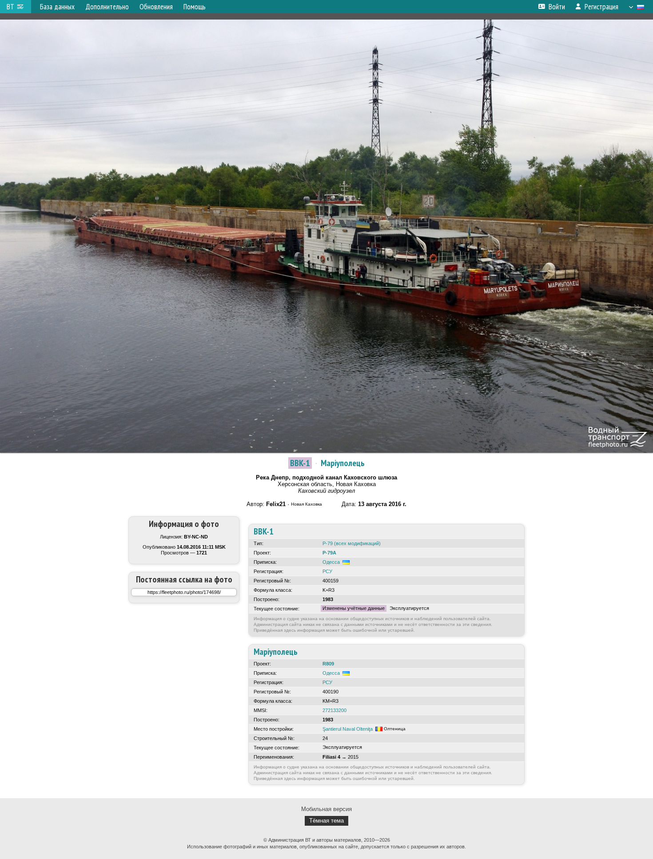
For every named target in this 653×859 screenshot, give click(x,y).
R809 (328, 663)
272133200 (334, 710)
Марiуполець (343, 463)
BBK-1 (300, 463)
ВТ (10, 7)
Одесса (331, 562)
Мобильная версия (326, 809)
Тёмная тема (326, 820)
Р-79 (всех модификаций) (352, 543)
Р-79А (329, 552)
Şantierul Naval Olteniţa (348, 729)
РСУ (327, 571)
